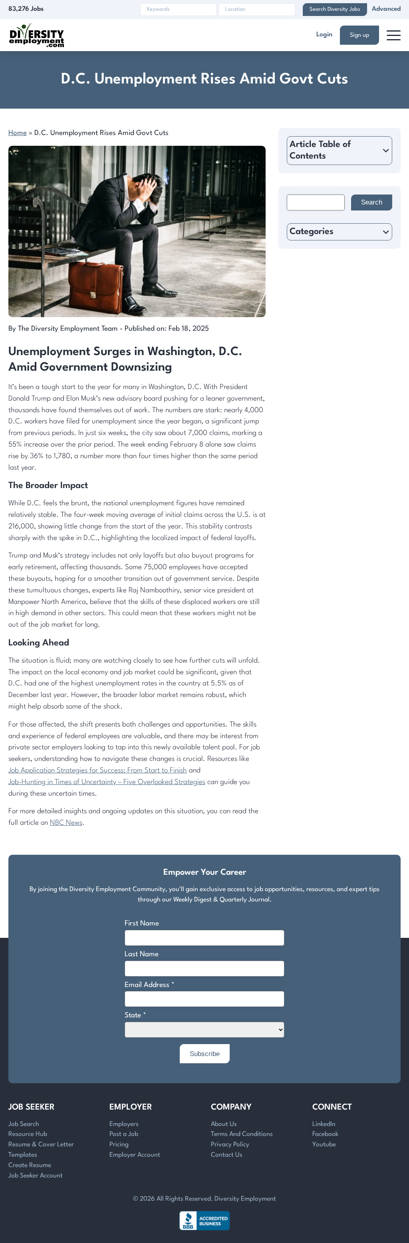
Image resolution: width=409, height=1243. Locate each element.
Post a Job (123, 1134)
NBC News (66, 823)
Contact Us (226, 1155)
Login (324, 35)
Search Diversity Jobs (335, 9)
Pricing (119, 1145)
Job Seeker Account (35, 1176)
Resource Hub (27, 1134)
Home (17, 133)
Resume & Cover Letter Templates (41, 1150)
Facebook (325, 1134)
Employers (124, 1124)
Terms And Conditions (242, 1134)
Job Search (23, 1124)
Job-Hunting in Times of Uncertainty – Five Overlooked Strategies (106, 782)
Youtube (324, 1145)
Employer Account (134, 1155)
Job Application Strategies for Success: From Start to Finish (97, 770)
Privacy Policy (230, 1145)
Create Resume (29, 1165)
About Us (224, 1124)
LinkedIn (324, 1124)
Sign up (359, 35)
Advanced (386, 9)
